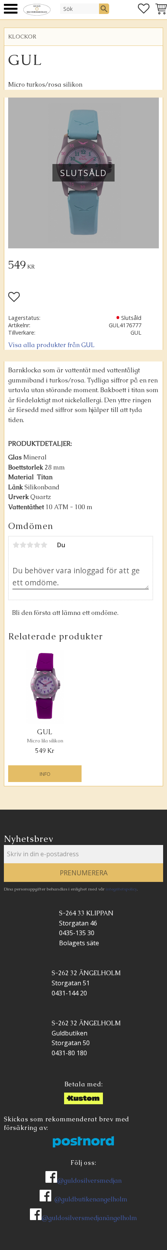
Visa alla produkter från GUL (51, 345)
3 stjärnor (29, 544)
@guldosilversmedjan (89, 1181)
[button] (10, 9)
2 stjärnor (22, 544)
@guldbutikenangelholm (90, 1199)
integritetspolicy (121, 889)
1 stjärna (15, 544)
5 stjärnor (43, 544)
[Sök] (104, 8)
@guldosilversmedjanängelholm (89, 1218)
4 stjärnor (36, 544)
